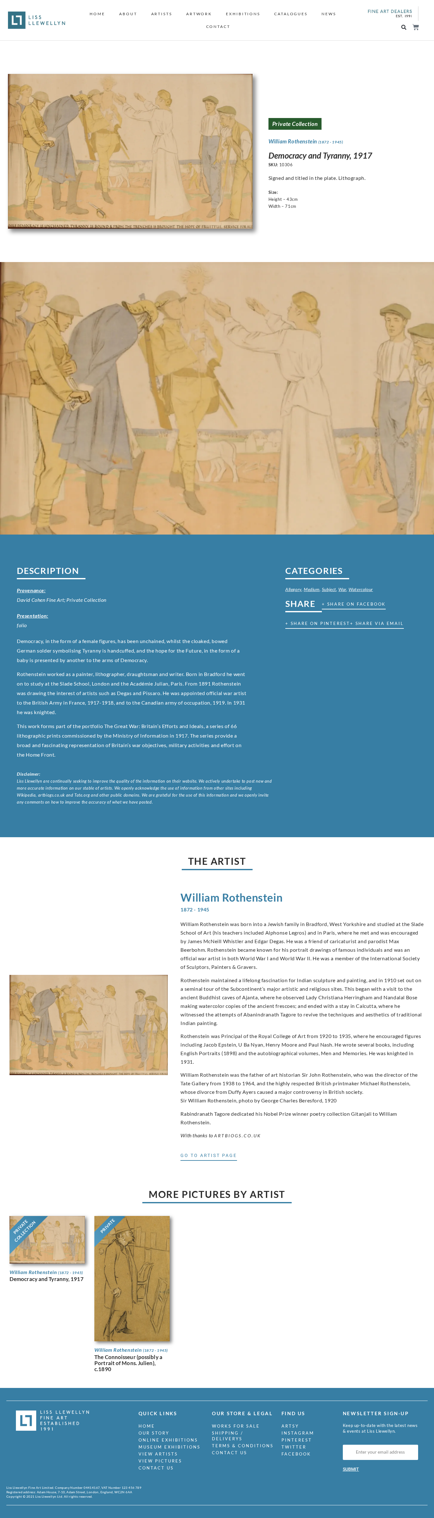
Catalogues (291, 13)
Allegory (293, 589)
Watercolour (361, 589)
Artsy (290, 1426)
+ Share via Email (377, 623)
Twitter (293, 1446)
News (329, 13)
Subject (329, 589)
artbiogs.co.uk (237, 1135)
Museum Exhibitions (169, 1446)
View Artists (158, 1453)
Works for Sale (236, 1426)
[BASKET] (415, 27)
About (128, 13)
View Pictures (160, 1460)
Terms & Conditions (243, 1445)
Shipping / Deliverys (227, 1435)
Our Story (154, 1433)
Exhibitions (243, 13)
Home (97, 13)
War (342, 589)
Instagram (297, 1433)
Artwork (199, 13)
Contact (218, 26)
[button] (404, 27)
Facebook (296, 1453)
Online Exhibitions (168, 1439)
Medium (312, 589)
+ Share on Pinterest (317, 623)
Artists (161, 13)
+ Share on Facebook (354, 604)
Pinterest (296, 1439)
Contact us (156, 1467)
